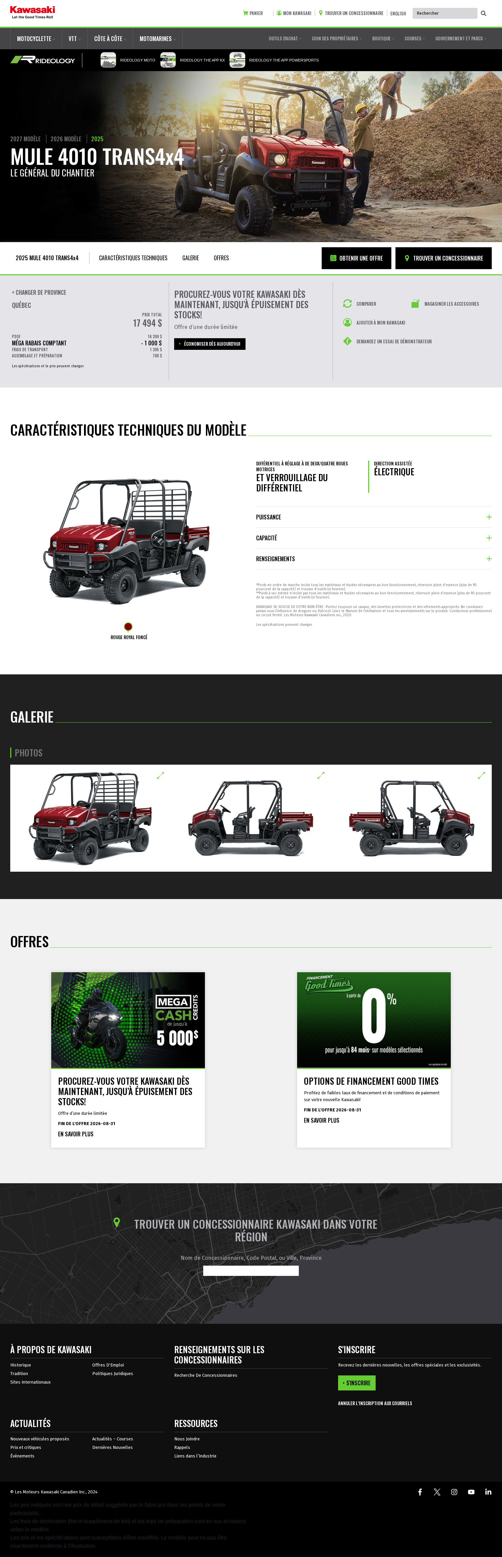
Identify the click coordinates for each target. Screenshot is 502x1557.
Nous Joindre (187, 1438)
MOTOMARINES (156, 38)
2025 (97, 139)
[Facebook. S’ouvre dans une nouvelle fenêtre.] (420, 1492)
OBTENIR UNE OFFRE (360, 258)
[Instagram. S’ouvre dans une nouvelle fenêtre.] (454, 1492)
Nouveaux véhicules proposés (39, 1438)
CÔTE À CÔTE (109, 38)
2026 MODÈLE (66, 139)
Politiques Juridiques (112, 1373)
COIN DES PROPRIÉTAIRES (335, 38)
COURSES (413, 38)
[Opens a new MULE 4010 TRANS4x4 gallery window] (90, 818)
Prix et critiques (25, 1447)
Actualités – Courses (112, 1438)
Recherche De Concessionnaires (205, 1375)
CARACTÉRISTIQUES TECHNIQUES (133, 258)
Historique (20, 1365)
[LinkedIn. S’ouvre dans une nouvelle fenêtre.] (488, 1492)
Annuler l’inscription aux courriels (375, 1403)
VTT (73, 38)
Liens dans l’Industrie (195, 1456)
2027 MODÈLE (25, 139)
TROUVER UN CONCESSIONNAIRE (447, 258)
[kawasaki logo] (32, 13)
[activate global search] (483, 13)
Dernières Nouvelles (112, 1447)
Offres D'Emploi (108, 1365)
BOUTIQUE (382, 38)
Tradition (19, 1373)
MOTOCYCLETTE (35, 38)
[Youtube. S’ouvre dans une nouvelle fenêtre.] (471, 1492)
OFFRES (221, 258)
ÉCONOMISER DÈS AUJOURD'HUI (212, 343)
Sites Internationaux (30, 1382)
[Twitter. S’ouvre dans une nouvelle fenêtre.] (437, 1492)
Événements (22, 1456)
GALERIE (190, 258)
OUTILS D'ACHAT (284, 38)
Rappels (182, 1447)
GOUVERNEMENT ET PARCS (459, 38)
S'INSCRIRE (358, 1383)
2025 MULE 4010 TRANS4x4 (47, 258)
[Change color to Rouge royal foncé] (128, 626)
